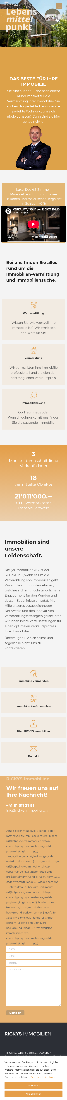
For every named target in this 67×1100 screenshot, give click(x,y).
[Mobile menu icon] (59, 6)
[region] (33, 1078)
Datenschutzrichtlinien (42, 1077)
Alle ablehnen (33, 1094)
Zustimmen (33, 1085)
